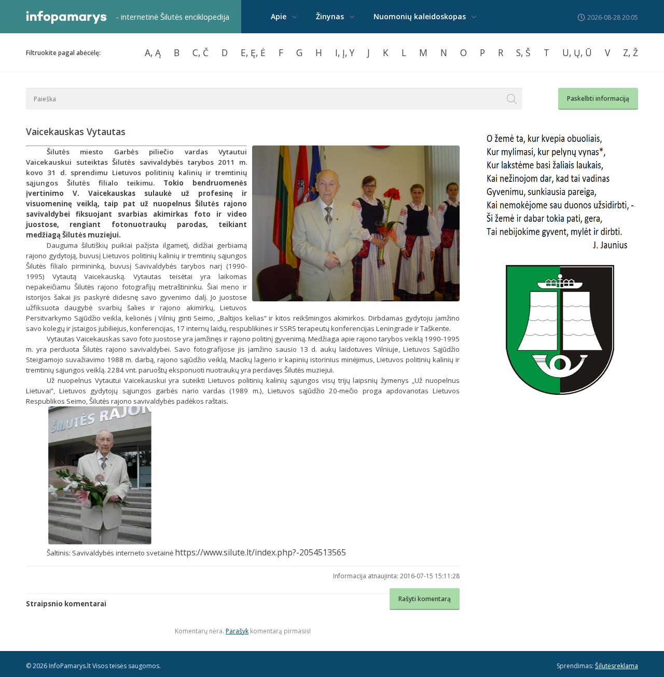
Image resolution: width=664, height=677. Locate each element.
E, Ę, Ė (253, 52)
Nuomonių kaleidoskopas (420, 16)
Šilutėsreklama (616, 665)
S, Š (523, 52)
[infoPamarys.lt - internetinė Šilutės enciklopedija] (66, 21)
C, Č (200, 52)
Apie (278, 16)
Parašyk (237, 631)
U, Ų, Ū (577, 52)
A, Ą (153, 52)
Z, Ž (630, 52)
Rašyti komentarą (424, 598)
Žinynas (330, 16)
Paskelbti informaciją (598, 98)
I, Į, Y (344, 52)
